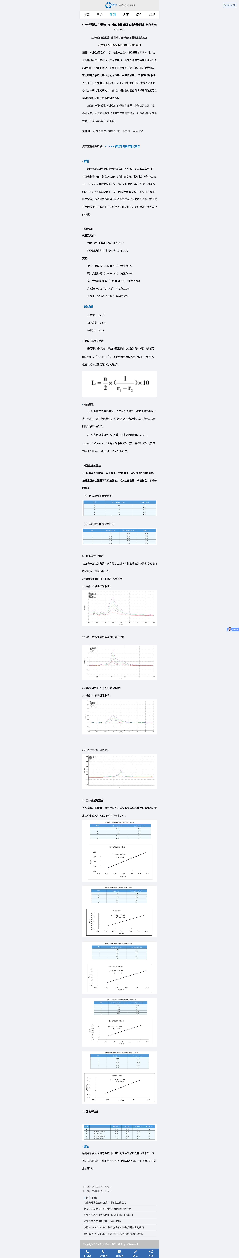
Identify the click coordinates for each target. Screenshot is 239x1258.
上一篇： (96, 1187)
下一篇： (96, 1191)
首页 (86, 14)
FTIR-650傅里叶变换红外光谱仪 (122, 146)
